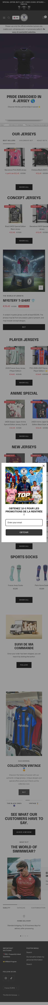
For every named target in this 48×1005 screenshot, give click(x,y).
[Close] (44, 466)
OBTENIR (24, 532)
